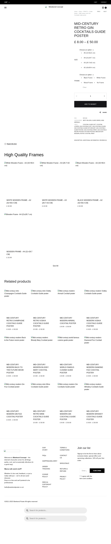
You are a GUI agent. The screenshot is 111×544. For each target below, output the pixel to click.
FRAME (77, 81)
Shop (80, 11)
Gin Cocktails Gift (86, 126)
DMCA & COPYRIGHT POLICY (46, 484)
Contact (104, 2)
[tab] (78, 140)
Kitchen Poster (89, 131)
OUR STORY (44, 449)
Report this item (11, 144)
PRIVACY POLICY (63, 478)
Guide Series (96, 120)
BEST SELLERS (87, 120)
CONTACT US (63, 457)
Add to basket (90, 104)
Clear (85, 87)
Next (105, 11)
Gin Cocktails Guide (99, 126)
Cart (95, 2)
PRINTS (85, 11)
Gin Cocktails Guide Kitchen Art (84, 128)
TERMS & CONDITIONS (64, 449)
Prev (98, 11)
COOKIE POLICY (45, 475)
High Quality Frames (24, 154)
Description (78, 140)
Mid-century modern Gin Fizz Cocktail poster (15, 414)
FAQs (44, 455)
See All (55, 266)
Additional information (91, 140)
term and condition (86, 478)
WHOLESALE (64, 463)
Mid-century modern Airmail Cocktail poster (68, 320)
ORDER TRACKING (46, 468)
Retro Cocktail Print (87, 133)
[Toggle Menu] (5, 8)
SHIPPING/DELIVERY (49, 461)
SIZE (76, 60)
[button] (89, 53)
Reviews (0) (103, 140)
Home (75, 11)
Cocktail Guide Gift (89, 124)
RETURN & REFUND (64, 470)
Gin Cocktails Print (90, 130)
